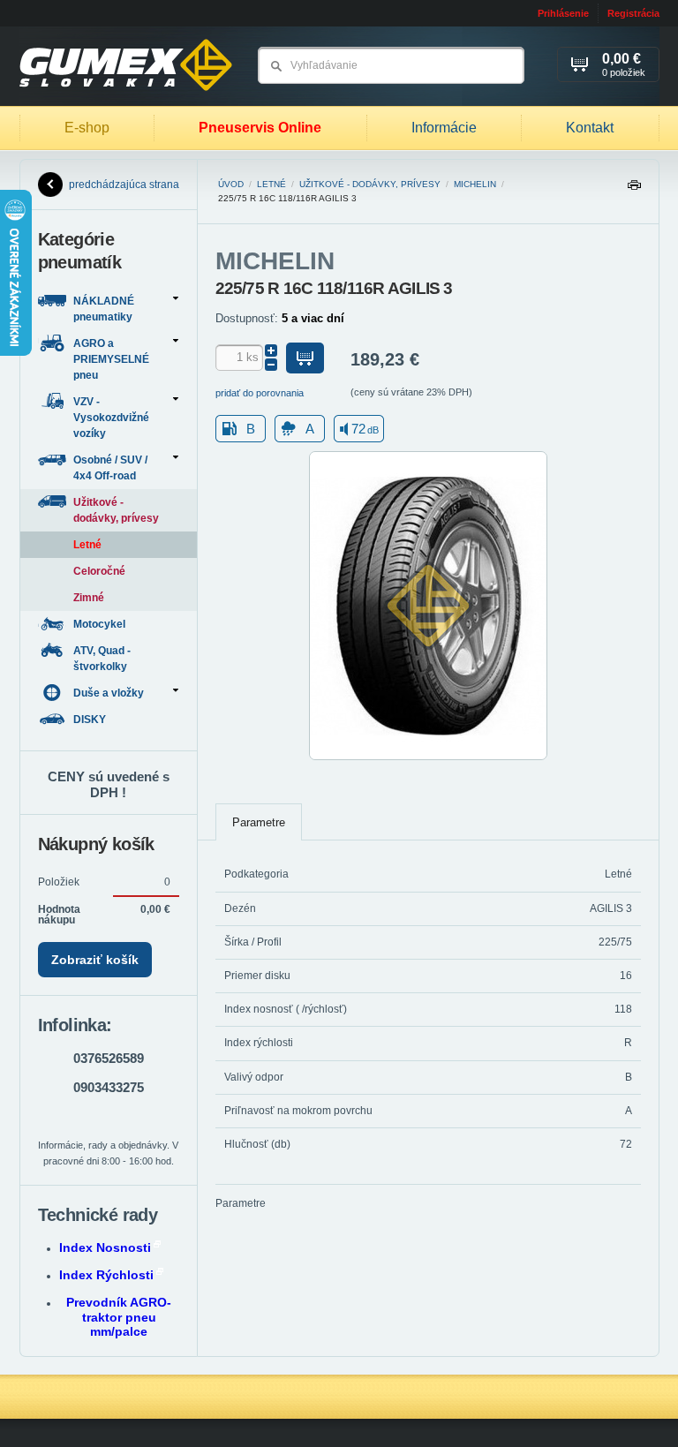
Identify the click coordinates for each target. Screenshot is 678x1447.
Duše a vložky (108, 693)
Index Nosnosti (105, 1247)
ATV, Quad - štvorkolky (102, 658)
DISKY (91, 719)
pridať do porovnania (259, 393)
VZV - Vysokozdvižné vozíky (111, 418)
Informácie (444, 127)
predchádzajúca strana (124, 184)
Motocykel (100, 624)
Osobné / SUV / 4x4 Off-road (110, 468)
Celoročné (99, 571)
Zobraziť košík (95, 960)
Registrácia (633, 13)
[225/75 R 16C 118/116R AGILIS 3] (428, 756)
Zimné (88, 598)
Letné (271, 184)
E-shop (86, 127)
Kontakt (590, 127)
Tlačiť (634, 189)
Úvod (231, 184)
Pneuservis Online (260, 127)
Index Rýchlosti (106, 1275)
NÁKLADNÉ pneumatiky (103, 309)
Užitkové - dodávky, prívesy (370, 184)
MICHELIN (475, 184)
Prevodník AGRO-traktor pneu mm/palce (118, 1317)
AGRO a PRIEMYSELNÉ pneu (111, 359)
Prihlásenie (563, 13)
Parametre (258, 822)
